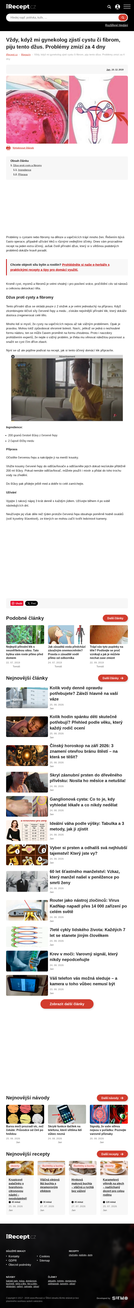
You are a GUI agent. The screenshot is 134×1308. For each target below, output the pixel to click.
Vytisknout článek (23, 147)
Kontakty (14, 1256)
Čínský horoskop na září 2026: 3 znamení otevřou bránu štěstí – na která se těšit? (84, 751)
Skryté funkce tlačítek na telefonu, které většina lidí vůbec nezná (65, 1130)
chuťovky (73, 1255)
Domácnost (31, 1281)
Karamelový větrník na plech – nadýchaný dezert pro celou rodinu (113, 1187)
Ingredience (24, 169)
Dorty (90, 1255)
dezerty (15, 1165)
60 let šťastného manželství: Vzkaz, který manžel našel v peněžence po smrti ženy (85, 877)
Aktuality (52, 1281)
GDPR (13, 1260)
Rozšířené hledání (116, 25)
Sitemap (44, 1260)
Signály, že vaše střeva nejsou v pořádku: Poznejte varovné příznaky (108, 1130)
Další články (115, 618)
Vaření (20, 1286)
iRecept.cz (12, 54)
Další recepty (110, 1154)
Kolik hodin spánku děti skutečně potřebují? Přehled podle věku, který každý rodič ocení (86, 722)
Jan (108, 69)
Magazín (26, 54)
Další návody (110, 1098)
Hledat (122, 17)
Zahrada (28, 1286)
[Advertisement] (67, 206)
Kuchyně (10, 1283)
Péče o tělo (21, 1283)
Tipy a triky (32, 1283)
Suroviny (64, 1283)
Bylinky (60, 1281)
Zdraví (36, 1286)
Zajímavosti (53, 1283)
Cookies (44, 1256)
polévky (82, 1255)
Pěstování (10, 1286)
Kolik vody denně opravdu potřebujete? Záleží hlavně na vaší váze (84, 693)
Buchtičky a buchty (52, 1165)
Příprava (23, 174)
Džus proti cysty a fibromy (27, 165)
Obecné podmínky (20, 1264)
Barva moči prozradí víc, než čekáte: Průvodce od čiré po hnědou (24, 1130)
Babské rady (12, 1281)
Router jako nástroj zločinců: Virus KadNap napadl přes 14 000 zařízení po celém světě (88, 906)
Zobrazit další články (67, 1004)
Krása (21, 1281)
